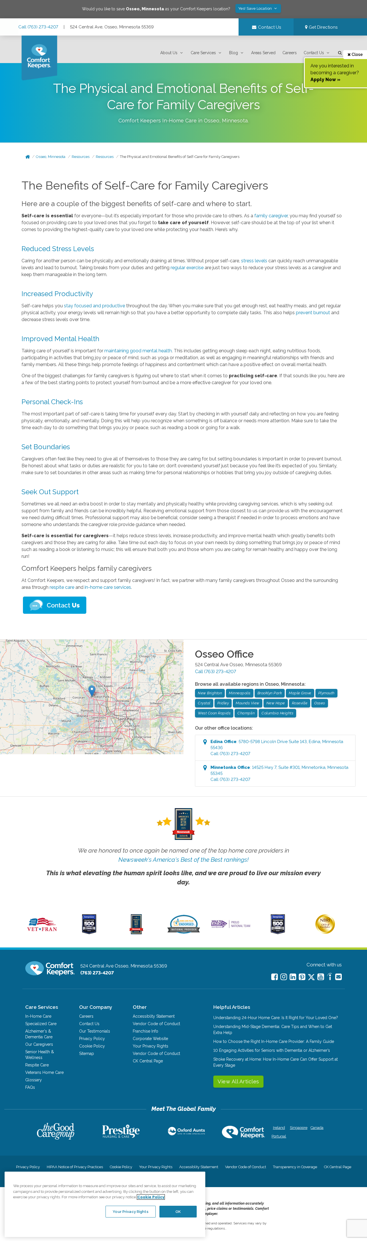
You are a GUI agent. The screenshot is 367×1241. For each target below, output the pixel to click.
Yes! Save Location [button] (255, 8)
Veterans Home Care (44, 1072)
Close (357, 54)
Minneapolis (240, 693)
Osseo (319, 703)
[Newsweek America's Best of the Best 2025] (136, 933)
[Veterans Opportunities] (42, 933)
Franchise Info (145, 1031)
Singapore (298, 1127)
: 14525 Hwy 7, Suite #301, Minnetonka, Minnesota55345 (279, 773)
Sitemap (86, 1053)
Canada (317, 1127)
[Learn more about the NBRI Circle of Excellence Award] (325, 932)
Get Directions (322, 27)
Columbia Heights (277, 713)
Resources (80, 157)
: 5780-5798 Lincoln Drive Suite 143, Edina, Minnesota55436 (276, 747)
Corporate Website (150, 1038)
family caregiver (271, 215)
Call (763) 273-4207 (38, 27)
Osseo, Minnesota (50, 157)
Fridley (223, 703)
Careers (289, 52)
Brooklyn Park (269, 693)
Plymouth (326, 693)
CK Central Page (148, 1061)
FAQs (30, 1087)
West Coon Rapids (214, 713)
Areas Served (263, 52)
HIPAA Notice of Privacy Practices (75, 1167)
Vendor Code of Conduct (156, 1023)
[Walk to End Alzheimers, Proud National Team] (230, 927)
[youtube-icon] (320, 976)
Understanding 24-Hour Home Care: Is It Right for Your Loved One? (275, 1017)
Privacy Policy (92, 1038)
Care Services (203, 52)
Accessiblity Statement (154, 1016)
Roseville (300, 703)
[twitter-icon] (311, 977)
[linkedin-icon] (293, 976)
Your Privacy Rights (150, 1046)
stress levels (254, 260)
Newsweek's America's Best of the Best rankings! (183, 859)
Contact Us (314, 52)
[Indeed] (330, 977)
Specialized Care (40, 1023)
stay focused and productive (94, 305)
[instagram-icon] (283, 976)
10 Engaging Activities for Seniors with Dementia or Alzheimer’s (271, 1050)
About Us (168, 52)
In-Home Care (38, 1016)
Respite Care (37, 1065)
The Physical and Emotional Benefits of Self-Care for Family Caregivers (179, 157)
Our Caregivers (39, 1044)
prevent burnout (313, 312)
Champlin (246, 713)
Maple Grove (300, 693)
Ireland (279, 1127)
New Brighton (210, 693)
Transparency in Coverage (295, 1167)
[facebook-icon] (274, 976)
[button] (172, 53)
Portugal (279, 1136)
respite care (62, 587)
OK (178, 1211)
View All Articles (238, 1081)
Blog (233, 52)
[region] (105, 1204)
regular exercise (187, 267)
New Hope (275, 703)
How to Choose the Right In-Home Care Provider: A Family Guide (273, 1041)
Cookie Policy (92, 1046)
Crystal (204, 703)
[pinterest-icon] (302, 976)
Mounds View (247, 703)
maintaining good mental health (138, 350)
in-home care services (108, 587)
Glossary (33, 1080)
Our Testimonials (94, 1031)
